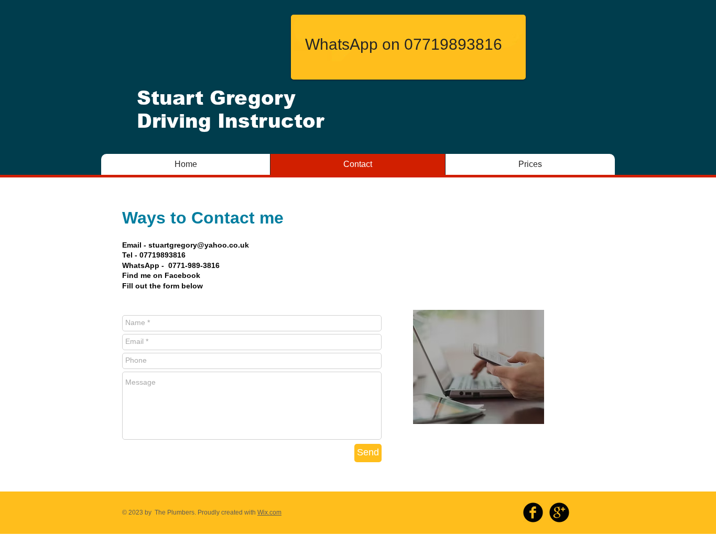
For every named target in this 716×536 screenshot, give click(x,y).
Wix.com (269, 512)
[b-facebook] (533, 512)
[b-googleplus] (559, 512)
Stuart (170, 98)
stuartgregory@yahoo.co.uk (198, 245)
